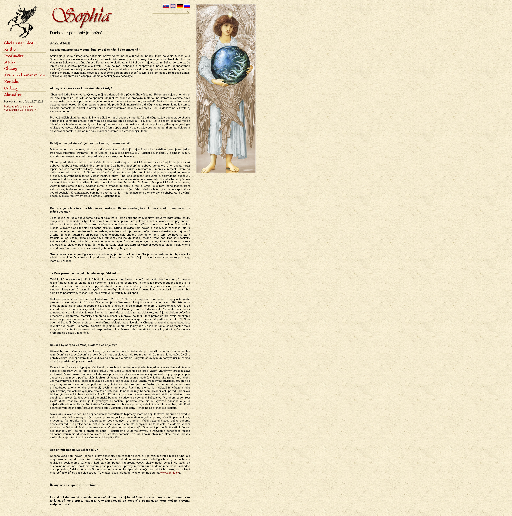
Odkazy (11, 88)
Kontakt (11, 82)
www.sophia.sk (169, 472)
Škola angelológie (20, 43)
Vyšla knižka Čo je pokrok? (20, 109)
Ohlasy (10, 69)
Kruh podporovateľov (24, 75)
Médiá (9, 62)
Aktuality (13, 95)
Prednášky (14, 56)
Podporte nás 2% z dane (18, 106)
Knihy (10, 49)
